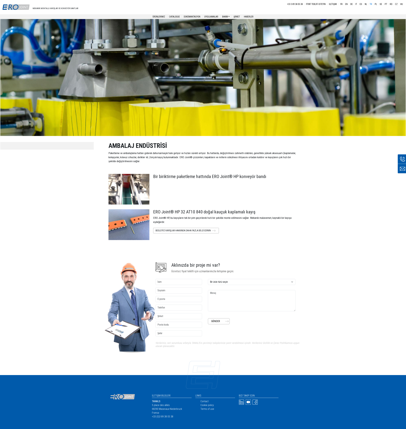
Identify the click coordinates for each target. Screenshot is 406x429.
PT (386, 4)
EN (346, 4)
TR (371, 4)
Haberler (248, 17)
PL (376, 4)
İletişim (333, 4)
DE (351, 4)
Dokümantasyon (192, 17)
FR (341, 4)
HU (401, 4)
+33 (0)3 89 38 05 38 (162, 416)
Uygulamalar (211, 17)
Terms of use (207, 408)
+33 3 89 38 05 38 (295, 4)
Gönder (215, 321)
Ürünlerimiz (159, 17)
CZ (396, 4)
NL (366, 4)
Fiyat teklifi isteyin (316, 4)
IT (356, 4)
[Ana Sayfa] (16, 7)
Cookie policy (207, 405)
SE (381, 4)
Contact (204, 401)
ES (361, 4)
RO (391, 4)
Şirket (237, 17)
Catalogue (174, 17)
